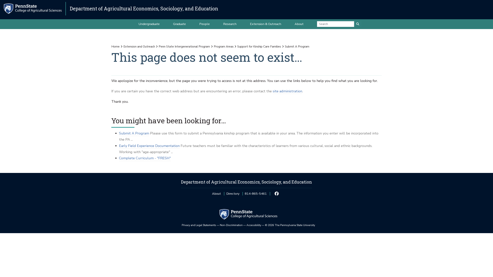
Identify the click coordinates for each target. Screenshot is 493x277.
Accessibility (253, 225)
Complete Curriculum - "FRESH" (145, 158)
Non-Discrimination (231, 225)
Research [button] (229, 24)
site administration (287, 91)
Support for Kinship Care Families (259, 46)
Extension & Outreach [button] (265, 24)
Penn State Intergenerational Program (184, 46)
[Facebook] (276, 193)
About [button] (299, 24)
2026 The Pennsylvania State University (290, 225)
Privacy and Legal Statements (199, 225)
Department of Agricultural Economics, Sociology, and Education (144, 8)
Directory (232, 193)
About (216, 193)
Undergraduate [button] (149, 24)
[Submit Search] (357, 24)
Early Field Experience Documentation (149, 146)
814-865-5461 (256, 195)
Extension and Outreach (139, 46)
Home (115, 46)
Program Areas (224, 46)
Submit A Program (134, 133)
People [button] (204, 24)
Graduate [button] (179, 24)
